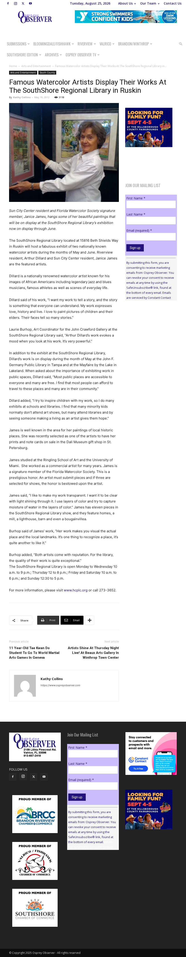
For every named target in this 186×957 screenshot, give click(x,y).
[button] (180, 44)
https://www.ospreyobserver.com (60, 685)
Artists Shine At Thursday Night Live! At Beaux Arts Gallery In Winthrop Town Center (93, 653)
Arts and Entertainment (36, 66)
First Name (135, 198)
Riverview (85, 44)
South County (47, 72)
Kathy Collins (22, 97)
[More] (89, 620)
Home (13, 66)
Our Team (148, 3)
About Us (125, 3)
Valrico (105, 44)
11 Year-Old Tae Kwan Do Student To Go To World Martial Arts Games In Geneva (34, 653)
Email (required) (139, 230)
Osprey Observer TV (81, 55)
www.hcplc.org (76, 590)
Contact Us (172, 3)
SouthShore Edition (22, 55)
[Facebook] (8, 3)
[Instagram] (15, 3)
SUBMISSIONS (16, 44)
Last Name (135, 214)
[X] (23, 3)
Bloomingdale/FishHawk (52, 44)
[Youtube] (30, 3)
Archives (52, 55)
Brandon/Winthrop (133, 44)
